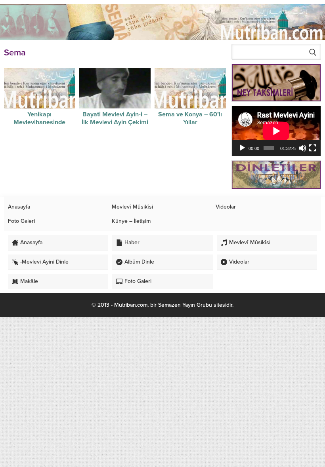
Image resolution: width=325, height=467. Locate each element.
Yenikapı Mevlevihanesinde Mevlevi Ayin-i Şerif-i (39, 122)
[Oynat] (242, 148)
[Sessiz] (302, 148)
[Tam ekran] (313, 148)
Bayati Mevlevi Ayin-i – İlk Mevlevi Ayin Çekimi (115, 118)
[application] (276, 131)
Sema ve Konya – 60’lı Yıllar (190, 118)
